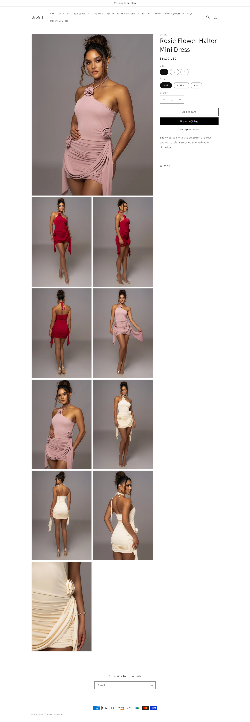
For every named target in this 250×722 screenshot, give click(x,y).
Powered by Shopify (53, 714)
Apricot (181, 85)
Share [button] (167, 165)
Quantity (164, 92)
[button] (63, 13)
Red (196, 85)
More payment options (189, 129)
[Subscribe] (151, 686)
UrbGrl (41, 714)
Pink (166, 85)
